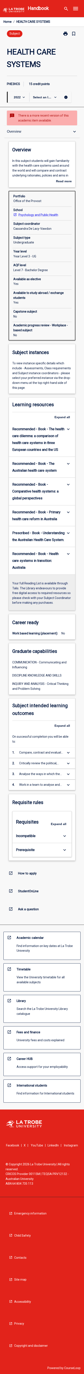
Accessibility (22, 1301)
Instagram (71, 1145)
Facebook (12, 1145)
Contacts (20, 1257)
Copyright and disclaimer (31, 1345)
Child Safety (22, 1235)
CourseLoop (72, 1368)
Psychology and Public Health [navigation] (38, 215)
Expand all (62, 417)
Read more (64, 181)
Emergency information (30, 1213)
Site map (20, 1279)
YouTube (37, 1145)
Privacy (19, 1323)
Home (7, 21)
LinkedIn (53, 1145)
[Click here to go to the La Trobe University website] (13, 10)
